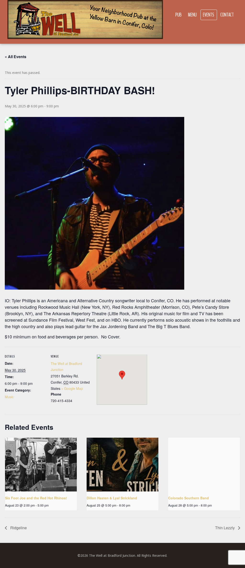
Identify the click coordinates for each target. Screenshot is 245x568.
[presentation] (41, 464)
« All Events (15, 56)
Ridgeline (18, 527)
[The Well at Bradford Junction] (85, 22)
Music (9, 396)
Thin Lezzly (225, 527)
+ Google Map (72, 388)
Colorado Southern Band (188, 498)
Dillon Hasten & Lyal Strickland (112, 498)
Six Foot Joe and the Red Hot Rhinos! (36, 498)
